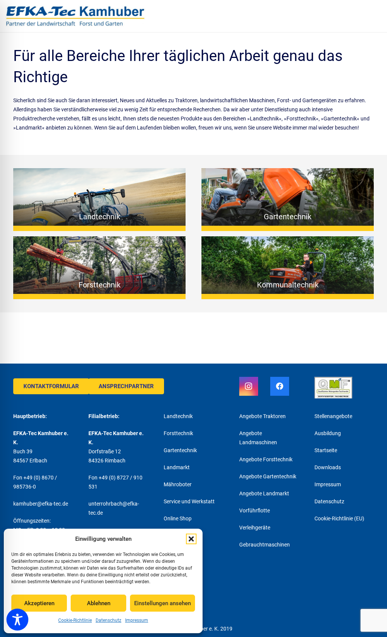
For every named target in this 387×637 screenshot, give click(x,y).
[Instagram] (248, 386)
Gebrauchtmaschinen (264, 545)
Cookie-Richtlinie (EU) (339, 518)
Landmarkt (177, 467)
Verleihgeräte (254, 528)
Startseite (325, 450)
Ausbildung (327, 433)
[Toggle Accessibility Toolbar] (17, 619)
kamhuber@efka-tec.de (40, 504)
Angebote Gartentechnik (267, 476)
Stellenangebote (333, 416)
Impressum (136, 620)
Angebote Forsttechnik (266, 459)
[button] (191, 539)
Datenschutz (108, 620)
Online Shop (178, 518)
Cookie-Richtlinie (75, 620)
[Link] (75, 16)
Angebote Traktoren (262, 416)
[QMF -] (344, 388)
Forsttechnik (178, 433)
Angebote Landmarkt (264, 493)
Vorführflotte (254, 510)
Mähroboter (178, 484)
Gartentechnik (180, 450)
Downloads (327, 467)
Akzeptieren (39, 603)
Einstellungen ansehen (162, 603)
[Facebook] (279, 386)
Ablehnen (98, 603)
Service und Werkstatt (189, 501)
